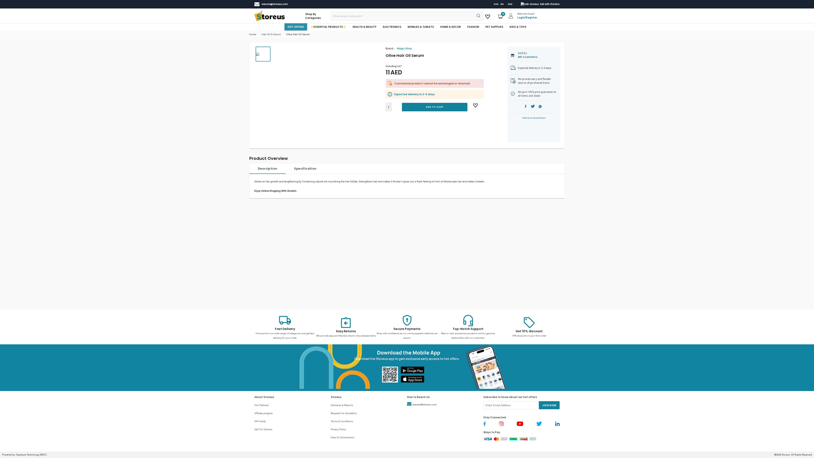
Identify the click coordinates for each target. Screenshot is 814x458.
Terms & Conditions (342, 421)
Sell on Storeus (263, 429)
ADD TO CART (434, 107)
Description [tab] (267, 168)
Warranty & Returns (342, 405)
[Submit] (478, 16)
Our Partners (261, 405)
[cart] (487, 16)
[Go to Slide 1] (263, 54)
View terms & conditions (534, 118)
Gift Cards (260, 421)
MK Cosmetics (527, 57)
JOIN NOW (549, 405)
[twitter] (533, 107)
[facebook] (526, 107)
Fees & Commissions (342, 437)
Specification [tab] (305, 168)
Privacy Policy (338, 429)
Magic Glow (404, 48)
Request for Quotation (344, 413)
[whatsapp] (540, 107)
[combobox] (407, 16)
